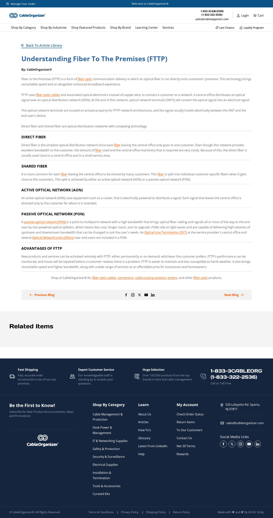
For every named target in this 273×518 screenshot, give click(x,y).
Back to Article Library (44, 45)
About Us (144, 414)
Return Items (186, 422)
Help (141, 454)
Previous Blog (44, 295)
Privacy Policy (130, 512)
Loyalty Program (254, 27)
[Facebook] (126, 295)
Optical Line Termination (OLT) (165, 232)
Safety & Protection (106, 449)
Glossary (144, 438)
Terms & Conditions (101, 512)
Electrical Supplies (105, 465)
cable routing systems (150, 278)
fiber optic (85, 79)
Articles (143, 422)
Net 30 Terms (186, 446)
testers (172, 278)
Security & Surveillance (109, 457)
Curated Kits (101, 494)
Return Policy (181, 512)
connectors (126, 278)
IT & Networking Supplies (110, 441)
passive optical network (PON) (45, 222)
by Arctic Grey (254, 512)
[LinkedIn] (153, 295)
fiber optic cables (48, 95)
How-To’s (144, 430)
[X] (139, 295)
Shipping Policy (156, 512)
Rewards (183, 454)
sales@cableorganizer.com (212, 19)
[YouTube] (146, 295)
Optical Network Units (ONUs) (53, 238)
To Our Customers (189, 430)
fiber (117, 145)
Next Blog (231, 295)
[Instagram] (132, 295)
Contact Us (184, 438)
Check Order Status (190, 414)
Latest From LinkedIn (152, 446)
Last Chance (226, 27)
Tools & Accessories (107, 486)
